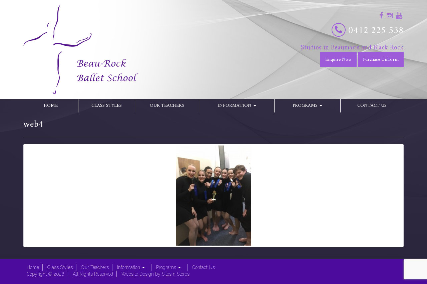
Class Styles (106, 105)
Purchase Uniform (381, 59)
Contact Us (372, 105)
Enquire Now (338, 59)
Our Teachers (167, 105)
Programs (306, 105)
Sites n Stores (175, 274)
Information (235, 105)
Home (51, 105)
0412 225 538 (376, 31)
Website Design (137, 274)
